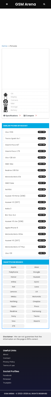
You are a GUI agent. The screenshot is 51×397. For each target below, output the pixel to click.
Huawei (36, 277)
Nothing (13, 301)
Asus (36, 267)
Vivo (13, 321)
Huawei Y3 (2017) (25, 202)
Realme (13, 311)
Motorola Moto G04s (25, 234)
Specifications (11, 116)
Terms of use (9, 365)
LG (37, 291)
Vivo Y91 (25, 253)
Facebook (7, 375)
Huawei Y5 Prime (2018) (25, 196)
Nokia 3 (25, 208)
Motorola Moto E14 (25, 177)
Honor (13, 277)
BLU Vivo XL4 (25, 215)
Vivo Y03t (25, 132)
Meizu (13, 296)
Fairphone (13, 272)
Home (4, 46)
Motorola (36, 296)
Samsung (36, 311)
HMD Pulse (25, 183)
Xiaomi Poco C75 (25, 151)
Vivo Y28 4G (25, 157)
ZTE (13, 326)
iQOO (36, 281)
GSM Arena (25, 4)
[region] (25, 26)
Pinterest (7, 379)
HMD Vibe (25, 164)
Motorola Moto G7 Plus (25, 247)
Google (36, 272)
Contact (6, 358)
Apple (13, 267)
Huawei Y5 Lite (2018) (25, 221)
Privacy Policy (9, 362)
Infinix (13, 281)
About (5, 354)
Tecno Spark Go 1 (25, 138)
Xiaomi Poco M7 (25, 145)
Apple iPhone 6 (25, 228)
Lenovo (13, 291)
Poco (36, 306)
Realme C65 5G (25, 170)
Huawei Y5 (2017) (25, 240)
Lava (37, 286)
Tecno (36, 316)
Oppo (13, 306)
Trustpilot (7, 383)
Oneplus (36, 301)
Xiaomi (37, 321)
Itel (13, 286)
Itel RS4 (25, 189)
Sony (13, 316)
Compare (30, 116)
